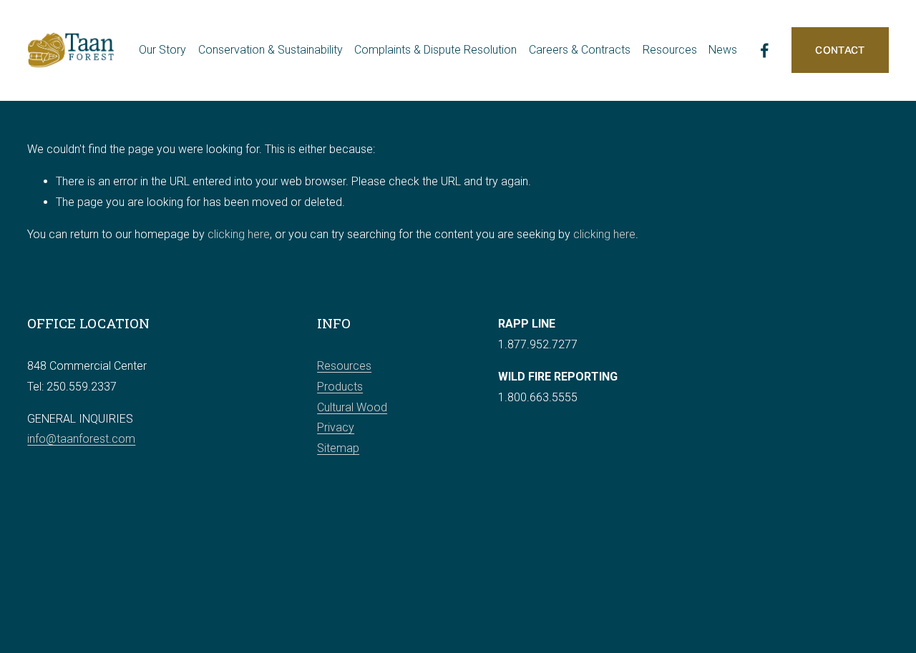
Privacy (335, 427)
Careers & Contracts (579, 50)
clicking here (239, 234)
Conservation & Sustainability (270, 50)
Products (340, 386)
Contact (839, 50)
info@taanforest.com (81, 439)
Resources (344, 366)
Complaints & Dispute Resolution (435, 50)
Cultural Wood (352, 407)
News (722, 50)
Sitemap (338, 448)
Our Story (162, 50)
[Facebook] (765, 50)
